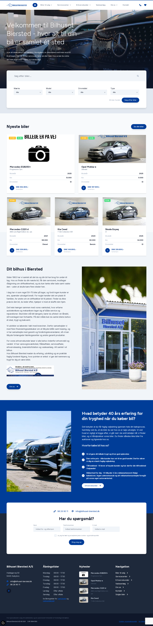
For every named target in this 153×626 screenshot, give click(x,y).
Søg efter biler (130, 100)
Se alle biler (139, 126)
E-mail (95, 525)
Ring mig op (76, 542)
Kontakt (126, 5)
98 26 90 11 (62, 511)
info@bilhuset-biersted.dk (87, 511)
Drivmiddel (82, 88)
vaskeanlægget (48, 601)
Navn (35, 525)
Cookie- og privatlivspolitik (128, 621)
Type (113, 88)
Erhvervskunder (91, 486)
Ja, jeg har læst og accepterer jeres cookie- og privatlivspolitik (78, 535)
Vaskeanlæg (100, 5)
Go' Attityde (142, 621)
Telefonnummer (68, 525)
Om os (12, 387)
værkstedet (62, 599)
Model (48, 88)
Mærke (17, 88)
